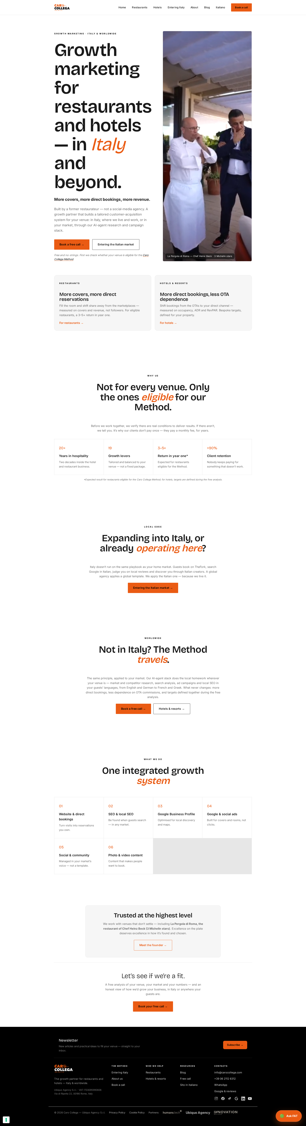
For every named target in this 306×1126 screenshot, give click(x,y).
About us (117, 1078)
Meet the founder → (153, 945)
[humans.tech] (172, 1112)
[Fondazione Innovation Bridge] (225, 1113)
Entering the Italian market (116, 244)
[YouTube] (250, 1099)
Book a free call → (72, 244)
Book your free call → (153, 1006)
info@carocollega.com (228, 1072)
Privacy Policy (117, 1112)
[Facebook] (223, 1099)
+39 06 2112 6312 (225, 1078)
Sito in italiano (189, 1085)
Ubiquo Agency (198, 1112)
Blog (207, 7)
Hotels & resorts (156, 1078)
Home (122, 7)
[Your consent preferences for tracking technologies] (6, 1119)
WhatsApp (220, 1085)
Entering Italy (176, 7)
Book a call (241, 7)
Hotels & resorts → (172, 708)
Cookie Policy (137, 1112)
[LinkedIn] (243, 1099)
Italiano (220, 7)
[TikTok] (230, 1099)
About (194, 7)
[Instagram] (216, 1099)
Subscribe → (235, 1044)
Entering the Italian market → (153, 587)
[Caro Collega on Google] (236, 1099)
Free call (185, 1078)
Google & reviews (225, 1091)
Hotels (157, 7)
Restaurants (139, 7)
